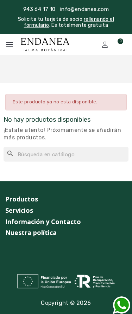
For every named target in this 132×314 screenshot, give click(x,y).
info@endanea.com (84, 9)
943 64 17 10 (39, 9)
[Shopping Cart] (117, 44)
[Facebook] (22, 250)
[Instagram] (8, 250)
